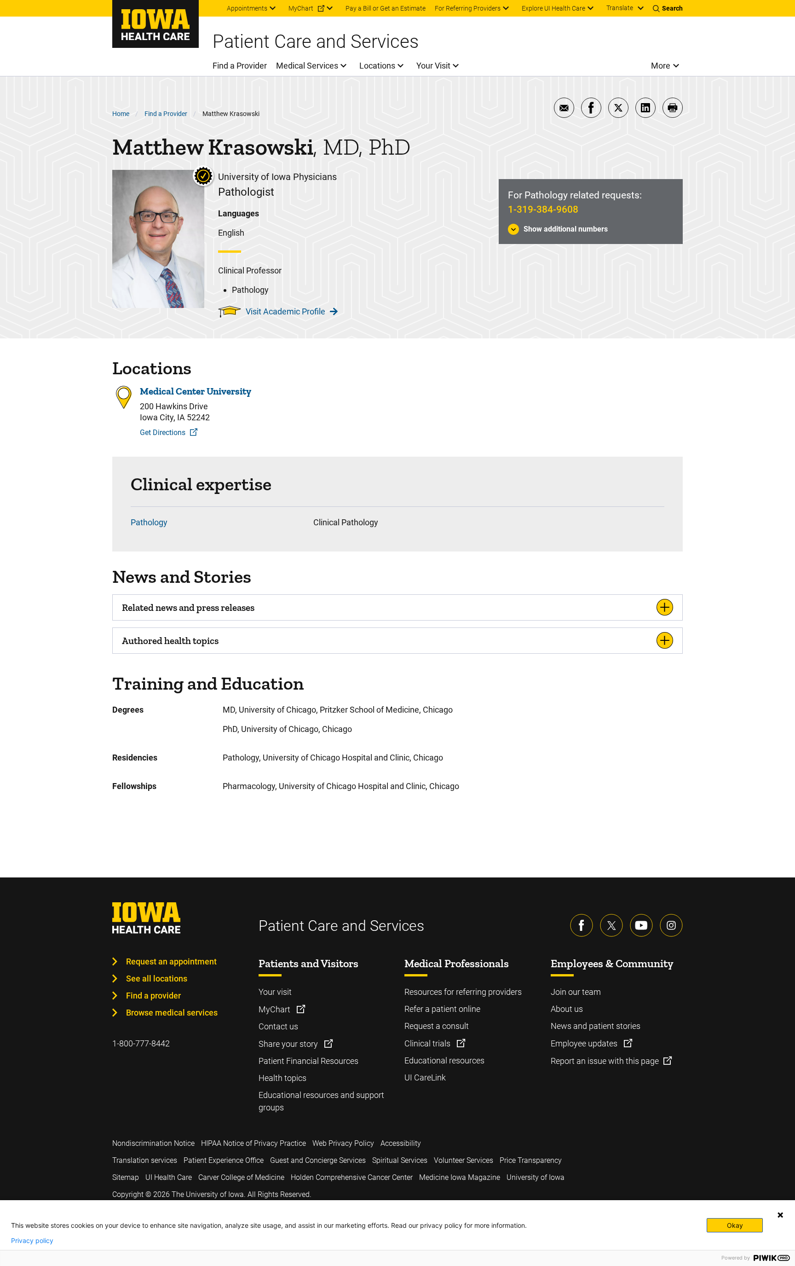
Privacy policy (32, 1240)
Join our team (576, 992)
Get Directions (162, 432)
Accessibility (400, 1143)
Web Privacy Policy (343, 1143)
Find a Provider (165, 113)
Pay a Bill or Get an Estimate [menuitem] (386, 8)
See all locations (156, 978)
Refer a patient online (442, 1009)
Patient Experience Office (224, 1160)
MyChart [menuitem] (300, 8)
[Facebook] (581, 925)
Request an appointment (171, 961)
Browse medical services (172, 1012)
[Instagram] (671, 925)
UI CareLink (425, 1077)
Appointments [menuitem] (247, 8)
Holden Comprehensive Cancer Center (352, 1177)
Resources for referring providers (463, 992)
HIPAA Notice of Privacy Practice (253, 1143)
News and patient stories (595, 1026)
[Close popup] (780, 1215)
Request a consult (436, 1026)
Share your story (289, 1044)
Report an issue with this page (605, 1061)
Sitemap (125, 1177)
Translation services (144, 1160)
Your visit (275, 992)
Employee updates (585, 1043)
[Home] (155, 24)
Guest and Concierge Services (318, 1160)
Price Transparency (531, 1160)
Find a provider (153, 995)
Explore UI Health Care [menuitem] (553, 8)
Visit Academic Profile (285, 311)
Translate (619, 8)
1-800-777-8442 (141, 1043)
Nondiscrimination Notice (153, 1143)
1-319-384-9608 (543, 209)
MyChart (275, 1009)
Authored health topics (170, 640)
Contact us (278, 1026)
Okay (735, 1225)
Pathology (149, 522)
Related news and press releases (188, 607)
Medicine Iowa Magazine (459, 1177)
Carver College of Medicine (241, 1177)
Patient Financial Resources (308, 1061)
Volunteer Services (463, 1160)
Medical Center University (195, 391)
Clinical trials (428, 1043)
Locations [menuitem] (377, 65)
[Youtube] (641, 925)
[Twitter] (611, 925)
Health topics (282, 1078)
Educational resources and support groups (321, 1101)
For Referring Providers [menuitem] (468, 8)
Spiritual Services (399, 1160)
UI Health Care (168, 1177)
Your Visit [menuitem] (433, 65)
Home (120, 113)
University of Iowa (536, 1177)
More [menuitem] (660, 65)
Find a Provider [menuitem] (240, 65)
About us (567, 1009)
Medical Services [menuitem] (307, 65)
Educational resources (444, 1060)
